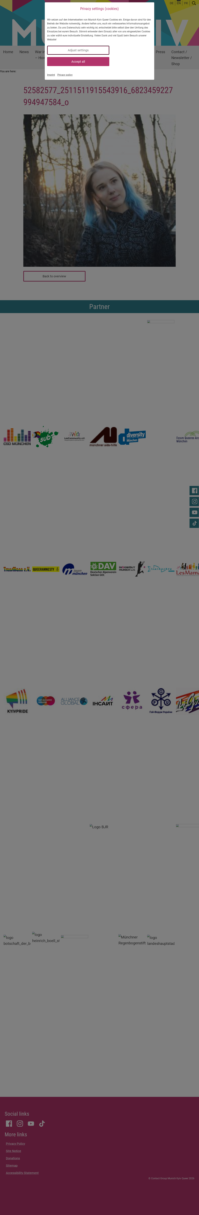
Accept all (78, 61)
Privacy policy (65, 74)
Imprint (51, 74)
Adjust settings (78, 50)
